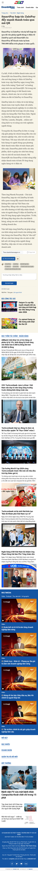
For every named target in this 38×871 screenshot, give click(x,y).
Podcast (8, 596)
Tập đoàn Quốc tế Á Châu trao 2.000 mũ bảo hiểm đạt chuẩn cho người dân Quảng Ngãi (12, 806)
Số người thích (18, 292)
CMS (16, 869)
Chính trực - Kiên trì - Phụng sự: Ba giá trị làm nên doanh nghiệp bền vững (18, 662)
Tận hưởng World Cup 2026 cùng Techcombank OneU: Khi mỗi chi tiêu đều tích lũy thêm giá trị (19, 470)
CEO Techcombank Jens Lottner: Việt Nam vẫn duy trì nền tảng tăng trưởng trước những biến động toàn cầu (17, 387)
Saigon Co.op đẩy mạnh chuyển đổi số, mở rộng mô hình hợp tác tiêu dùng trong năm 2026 (27, 307)
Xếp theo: (4, 292)
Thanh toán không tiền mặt (12, 269)
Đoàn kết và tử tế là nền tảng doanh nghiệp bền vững (17, 628)
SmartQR (15, 266)
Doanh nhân (30, 7)
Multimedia (6, 593)
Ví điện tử (7, 266)
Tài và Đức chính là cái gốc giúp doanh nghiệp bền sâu (18, 730)
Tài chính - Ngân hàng (17, 13)
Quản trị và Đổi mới (10, 757)
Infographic (25, 596)
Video (3, 596)
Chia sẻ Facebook (9, 258)
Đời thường (6, 763)
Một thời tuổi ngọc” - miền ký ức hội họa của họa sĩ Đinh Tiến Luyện (12, 819)
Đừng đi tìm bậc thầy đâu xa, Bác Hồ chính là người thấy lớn (18, 696)
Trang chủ (5, 13)
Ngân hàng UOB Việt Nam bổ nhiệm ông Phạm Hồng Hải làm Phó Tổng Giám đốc (18, 553)
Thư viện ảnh (16, 596)
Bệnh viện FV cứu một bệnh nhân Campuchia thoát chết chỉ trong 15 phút (19, 795)
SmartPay (8, 264)
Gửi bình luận (9, 283)
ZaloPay (15, 264)
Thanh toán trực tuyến (27, 266)
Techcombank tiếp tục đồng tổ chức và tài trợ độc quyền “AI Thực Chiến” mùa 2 (18, 429)
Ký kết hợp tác (24, 264)
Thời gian (10, 292)
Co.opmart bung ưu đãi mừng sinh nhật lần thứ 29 (27, 321)
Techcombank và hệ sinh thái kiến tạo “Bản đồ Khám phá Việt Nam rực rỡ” (17, 512)
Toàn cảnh (20, 7)
